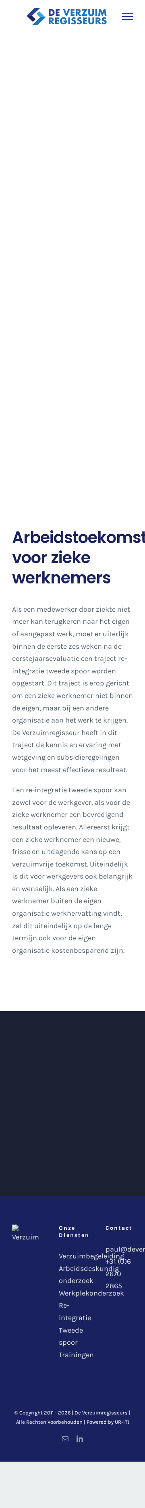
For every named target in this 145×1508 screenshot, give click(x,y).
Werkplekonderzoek (91, 1293)
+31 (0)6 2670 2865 (118, 1273)
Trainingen (76, 1354)
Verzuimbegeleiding (91, 1256)
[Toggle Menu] (127, 16)
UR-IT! (122, 1422)
